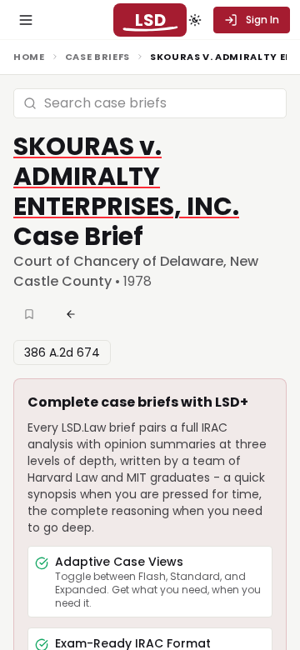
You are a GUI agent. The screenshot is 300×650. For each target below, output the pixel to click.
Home (29, 56)
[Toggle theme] (195, 20)
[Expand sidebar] (26, 20)
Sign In (262, 19)
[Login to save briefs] (30, 314)
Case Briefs (97, 56)
